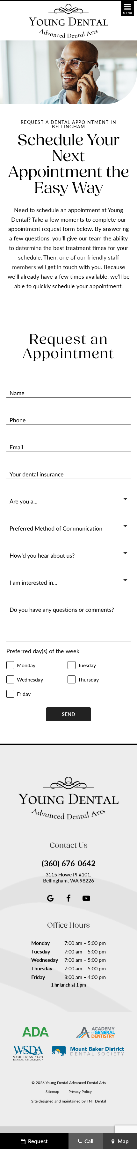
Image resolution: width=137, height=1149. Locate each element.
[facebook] (68, 897)
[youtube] (86, 897)
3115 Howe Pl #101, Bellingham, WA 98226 (68, 877)
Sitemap (52, 1091)
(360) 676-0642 (69, 863)
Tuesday (40, 951)
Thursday (41, 968)
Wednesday (44, 959)
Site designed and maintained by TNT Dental (68, 1100)
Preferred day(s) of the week (42, 651)
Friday (38, 977)
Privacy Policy (80, 1091)
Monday (40, 942)
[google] (50, 897)
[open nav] (127, 8)
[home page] (68, 20)
